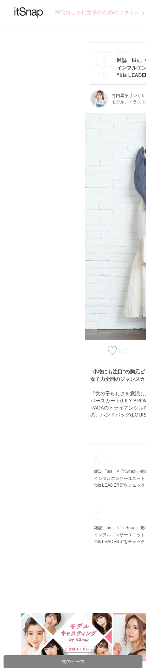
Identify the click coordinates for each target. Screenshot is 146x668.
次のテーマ (73, 661)
